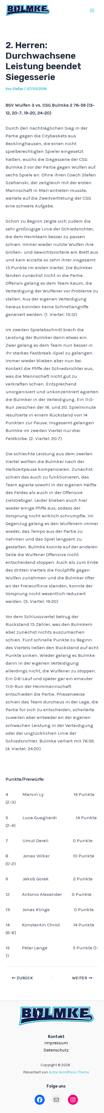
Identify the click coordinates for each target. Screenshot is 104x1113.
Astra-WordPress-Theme (69, 1072)
